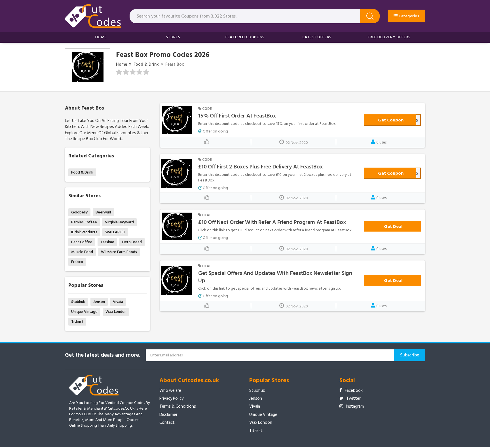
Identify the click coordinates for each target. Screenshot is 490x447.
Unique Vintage (84, 311)
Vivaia (118, 301)
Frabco (77, 261)
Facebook (354, 390)
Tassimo (107, 242)
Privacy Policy (171, 398)
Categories (408, 16)
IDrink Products (84, 232)
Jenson (99, 301)
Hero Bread (132, 242)
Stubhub (78, 301)
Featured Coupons (245, 37)
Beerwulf (103, 212)
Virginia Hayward (119, 222)
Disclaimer (168, 415)
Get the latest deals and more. (102, 355)
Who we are (170, 390)
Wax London (115, 311)
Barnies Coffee (84, 222)
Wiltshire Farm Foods (119, 252)
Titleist (77, 321)
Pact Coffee (81, 242)
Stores (173, 37)
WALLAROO (115, 232)
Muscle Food (82, 252)
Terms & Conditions (177, 406)
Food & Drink (146, 64)
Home (101, 37)
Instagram (355, 406)
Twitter (353, 398)
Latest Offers (317, 37)
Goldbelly (79, 212)
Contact (167, 422)
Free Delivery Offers (389, 37)
